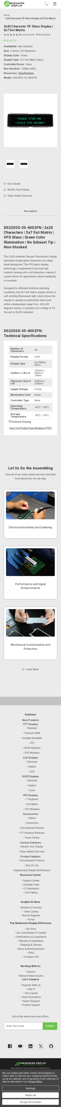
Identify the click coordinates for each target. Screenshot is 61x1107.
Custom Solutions (30, 842)
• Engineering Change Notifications (31, 870)
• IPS (31, 742)
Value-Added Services (20, 195)
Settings (30, 1088)
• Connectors (31, 822)
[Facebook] (10, 1046)
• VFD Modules (31, 809)
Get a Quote (14, 183)
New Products (30, 720)
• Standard (31, 728)
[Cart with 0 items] (46, 3)
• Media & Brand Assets (30, 975)
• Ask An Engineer (30, 915)
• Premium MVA (31, 733)
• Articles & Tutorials (31, 907)
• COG (31, 771)
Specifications (26, 73)
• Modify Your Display (31, 846)
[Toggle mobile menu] (55, 3)
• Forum (30, 919)
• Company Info (30, 956)
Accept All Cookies (30, 1102)
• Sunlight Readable (31, 738)
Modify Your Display (19, 189)
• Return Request (30, 1001)
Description (30, 211)
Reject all (30, 1095)
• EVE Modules (31, 752)
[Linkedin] (30, 1046)
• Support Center (30, 880)
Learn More (32, 669)
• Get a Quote (30, 993)
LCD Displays (30, 757)
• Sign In (30, 989)
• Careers (30, 971)
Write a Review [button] (43, 34)
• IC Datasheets (30, 888)
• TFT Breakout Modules (31, 832)
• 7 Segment (31, 799)
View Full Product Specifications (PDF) (30, 428)
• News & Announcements (30, 948)
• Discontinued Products (31, 860)
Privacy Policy (35, 1081)
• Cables (31, 818)
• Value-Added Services (31, 851)
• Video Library (30, 911)
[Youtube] (20, 1046)
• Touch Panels (31, 837)
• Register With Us (31, 985)
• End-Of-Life (31, 865)
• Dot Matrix (31, 804)
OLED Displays (30, 776)
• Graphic (31, 766)
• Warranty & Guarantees (31, 940)
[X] (41, 1046)
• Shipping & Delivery (30, 944)
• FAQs (30, 952)
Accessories (30, 814)
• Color (31, 790)
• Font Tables (30, 892)
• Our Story (30, 928)
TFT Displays (30, 724)
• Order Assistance (30, 997)
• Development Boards (31, 827)
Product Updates (30, 856)
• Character (31, 761)
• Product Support (30, 1004)
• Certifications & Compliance (30, 936)
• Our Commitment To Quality (30, 932)
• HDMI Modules (31, 747)
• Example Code (30, 884)
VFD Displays (30, 795)
